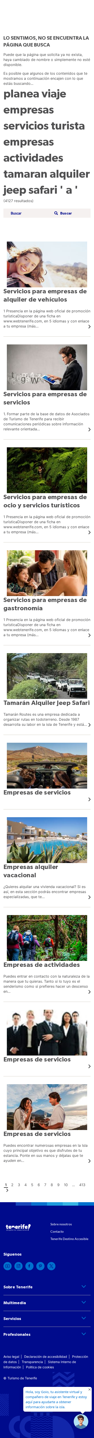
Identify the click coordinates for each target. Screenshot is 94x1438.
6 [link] (39, 1184)
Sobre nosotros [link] (61, 1224)
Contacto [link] (57, 1231)
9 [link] (58, 1184)
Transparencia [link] (32, 1362)
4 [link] (25, 1184)
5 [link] (32, 1184)
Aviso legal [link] (11, 1356)
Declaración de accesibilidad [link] (45, 1356)
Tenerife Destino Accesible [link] (69, 1239)
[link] (47, 285)
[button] (62, 213)
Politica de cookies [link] (40, 1367)
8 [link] (52, 1184)
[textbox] (31, 213)
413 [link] (82, 1184)
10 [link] (66, 1184)
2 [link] (12, 1184)
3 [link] (19, 1184)
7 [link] (45, 1184)
